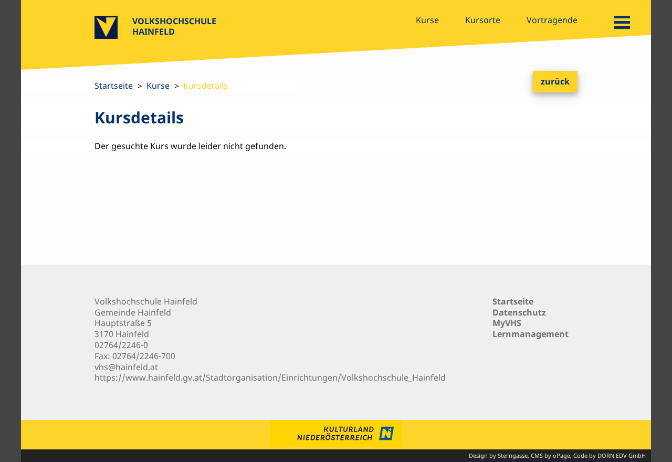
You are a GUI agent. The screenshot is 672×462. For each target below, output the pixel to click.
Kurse (427, 20)
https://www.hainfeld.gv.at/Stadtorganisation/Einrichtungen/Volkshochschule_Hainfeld (270, 377)
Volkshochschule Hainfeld (174, 26)
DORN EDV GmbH (621, 455)
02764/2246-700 (143, 356)
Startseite (113, 85)
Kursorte (482, 20)
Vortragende (552, 20)
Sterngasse (513, 455)
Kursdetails (205, 85)
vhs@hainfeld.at (126, 367)
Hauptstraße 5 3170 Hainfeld (123, 328)
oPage (561, 455)
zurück (555, 81)
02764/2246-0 (121, 345)
